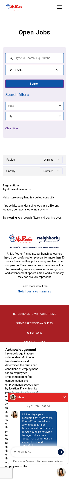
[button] (34, 106)
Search (34, 83)
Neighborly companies (34, 291)
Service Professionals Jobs (34, 323)
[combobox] (33, 70)
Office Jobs (34, 333)
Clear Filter (12, 128)
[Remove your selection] (57, 70)
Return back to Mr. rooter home (34, 313)
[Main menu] (59, 7)
